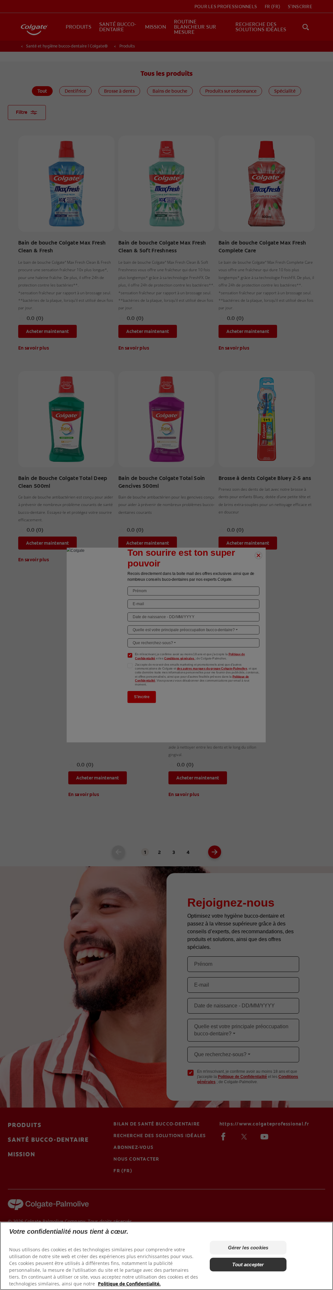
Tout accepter (248, 1264)
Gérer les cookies (248, 1247)
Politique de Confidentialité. (129, 1284)
